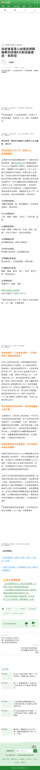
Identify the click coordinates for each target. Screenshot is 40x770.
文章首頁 (16, 762)
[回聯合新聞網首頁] (2, 2)
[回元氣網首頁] (7, 2)
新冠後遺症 (6, 153)
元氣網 (7, 45)
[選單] (37, 2)
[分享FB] (5, 10)
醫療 (24, 6)
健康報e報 (10, 751)
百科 (30, 6)
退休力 (35, 759)
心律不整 (6, 613)
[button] (37, 6)
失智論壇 (16, 6)
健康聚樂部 (14, 759)
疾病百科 (29, 759)
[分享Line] (15, 10)
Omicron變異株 (20, 609)
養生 (9, 6)
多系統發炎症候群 (12, 290)
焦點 (3, 6)
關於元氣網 (6, 759)
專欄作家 (23, 762)
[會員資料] (34, 2)
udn (2, 45)
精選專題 (22, 759)
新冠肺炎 (13, 45)
